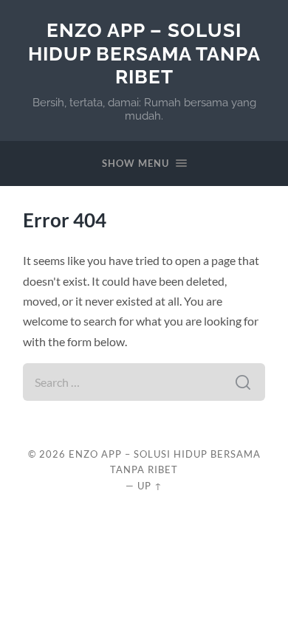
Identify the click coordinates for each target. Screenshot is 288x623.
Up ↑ (149, 486)
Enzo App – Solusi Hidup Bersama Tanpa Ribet (144, 53)
